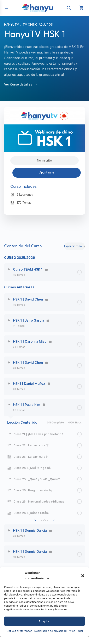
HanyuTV (12, 24)
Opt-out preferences (19, 631)
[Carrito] (81, 8)
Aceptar (44, 621)
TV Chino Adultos (38, 24)
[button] (83, 576)
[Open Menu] (6, 7)
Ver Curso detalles (18, 84)
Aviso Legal (76, 631)
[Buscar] (69, 8)
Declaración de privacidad (50, 631)
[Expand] (9, 269)
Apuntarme (46, 172)
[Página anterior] (35, 519)
